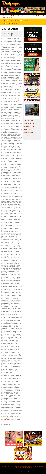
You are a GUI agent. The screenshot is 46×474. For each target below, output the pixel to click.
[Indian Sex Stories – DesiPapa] (4, 20)
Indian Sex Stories (10, 23)
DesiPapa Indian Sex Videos (29, 120)
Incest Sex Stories (27, 20)
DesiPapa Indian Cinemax (6, 466)
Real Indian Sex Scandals (22, 466)
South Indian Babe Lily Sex (29, 126)
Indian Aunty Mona (6, 15)
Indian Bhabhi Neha (22, 467)
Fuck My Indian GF (40, 15)
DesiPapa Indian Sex (15, 15)
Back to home (19, 423)
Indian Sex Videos (30, 466)
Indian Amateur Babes (38, 466)
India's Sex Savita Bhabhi (29, 132)
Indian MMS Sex (29, 467)
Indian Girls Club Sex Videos (29, 135)
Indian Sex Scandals (25, 15)
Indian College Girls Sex (7, 17)
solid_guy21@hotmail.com (7, 419)
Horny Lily (33, 15)
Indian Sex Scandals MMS (29, 129)
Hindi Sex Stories (13, 20)
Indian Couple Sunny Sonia (29, 123)
